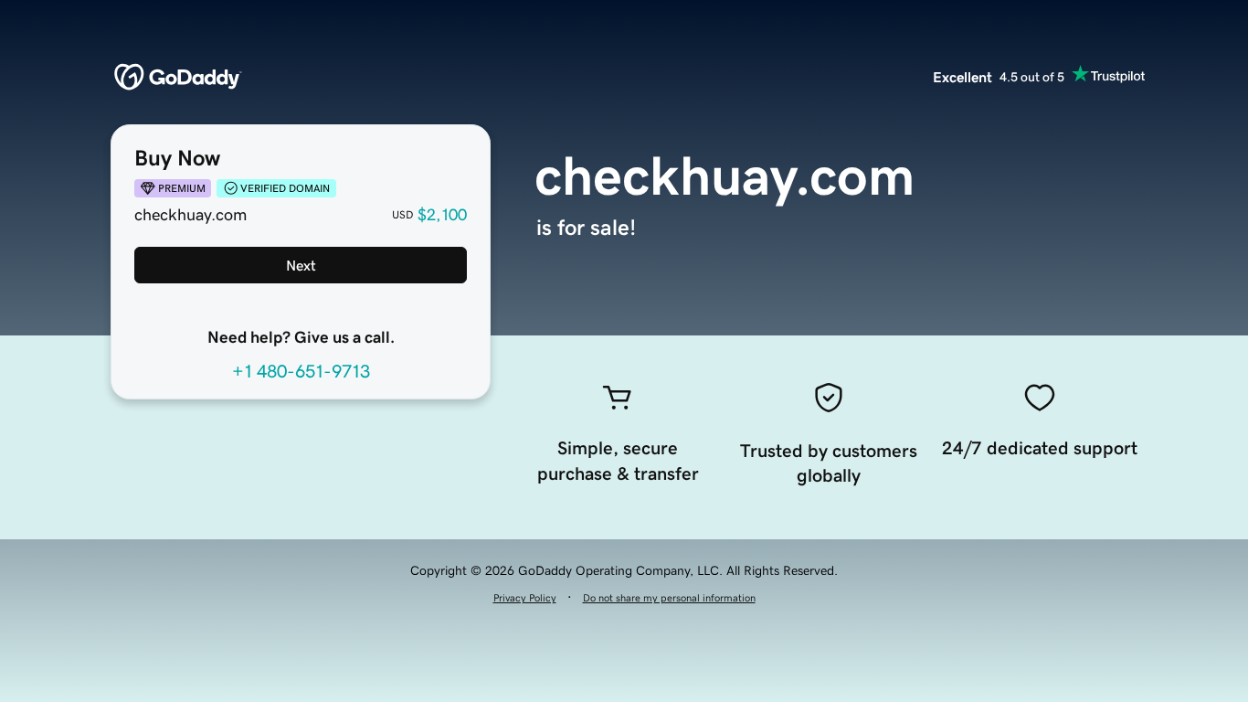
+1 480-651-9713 (301, 371)
